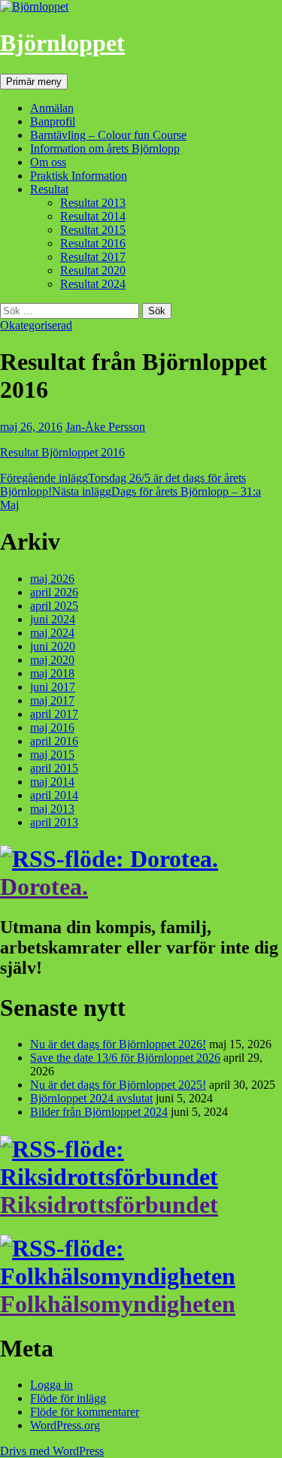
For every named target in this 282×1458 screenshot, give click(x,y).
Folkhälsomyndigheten (117, 1303)
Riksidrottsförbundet (109, 1204)
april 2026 (54, 592)
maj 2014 (52, 781)
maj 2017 (52, 700)
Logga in (51, 1384)
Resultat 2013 (93, 202)
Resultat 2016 (93, 243)
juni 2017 (52, 687)
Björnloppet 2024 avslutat (91, 1098)
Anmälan (52, 108)
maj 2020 (52, 659)
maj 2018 (52, 673)
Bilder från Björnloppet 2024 (99, 1111)
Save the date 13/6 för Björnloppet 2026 (125, 1057)
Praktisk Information (78, 175)
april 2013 (54, 822)
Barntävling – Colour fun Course (108, 135)
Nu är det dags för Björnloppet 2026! (118, 1044)
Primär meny (34, 81)
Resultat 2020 (93, 270)
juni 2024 (52, 619)
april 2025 (54, 605)
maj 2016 (52, 727)
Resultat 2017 (93, 256)
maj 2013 (52, 808)
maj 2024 (52, 632)
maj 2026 (52, 578)
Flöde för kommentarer (84, 1411)
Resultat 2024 (93, 283)
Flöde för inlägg (68, 1398)
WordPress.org (65, 1425)
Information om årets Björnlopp (105, 148)
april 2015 (54, 768)
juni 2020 (52, 646)
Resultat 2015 (93, 229)
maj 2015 (52, 754)
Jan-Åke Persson (105, 426)
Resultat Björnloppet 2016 (62, 452)
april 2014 (54, 795)
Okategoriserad (36, 325)
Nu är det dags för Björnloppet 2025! (118, 1084)
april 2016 (54, 741)
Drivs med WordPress (52, 1450)
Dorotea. (44, 886)
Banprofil (52, 121)
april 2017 (54, 714)
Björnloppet (62, 42)
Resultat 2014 (93, 216)
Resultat (49, 189)
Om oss (48, 162)
